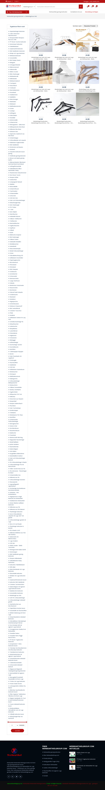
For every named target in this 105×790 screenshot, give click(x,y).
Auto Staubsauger (14, 205)
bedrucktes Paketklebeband (17, 565)
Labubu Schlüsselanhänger (51, 767)
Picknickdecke (13, 333)
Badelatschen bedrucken (16, 591)
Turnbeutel (13, 88)
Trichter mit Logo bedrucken (17, 681)
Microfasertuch (14, 262)
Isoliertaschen (13, 326)
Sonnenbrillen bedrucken (16, 593)
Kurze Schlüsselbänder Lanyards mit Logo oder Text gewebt (16, 515)
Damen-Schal (13, 426)
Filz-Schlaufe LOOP (15, 530)
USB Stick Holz (14, 198)
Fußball (12, 230)
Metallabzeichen (14, 244)
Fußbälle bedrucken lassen (17, 714)
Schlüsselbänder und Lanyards (18, 140)
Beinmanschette (14, 278)
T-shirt (11, 209)
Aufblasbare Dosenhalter (16, 258)
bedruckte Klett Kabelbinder (17, 582)
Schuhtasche (13, 271)
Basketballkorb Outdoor (16, 456)
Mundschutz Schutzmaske (17, 285)
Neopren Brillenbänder (16, 558)
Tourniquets (13, 83)
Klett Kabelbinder (14, 145)
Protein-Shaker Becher (16, 683)
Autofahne (12, 349)
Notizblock (13, 299)
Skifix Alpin (12, 567)
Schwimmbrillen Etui (15, 475)
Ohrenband (13, 267)
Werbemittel (33, 783)
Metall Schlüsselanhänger (16, 251)
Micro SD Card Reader (16, 524)
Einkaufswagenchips (15, 202)
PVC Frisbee (13, 207)
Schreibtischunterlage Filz (16, 321)
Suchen (17, 731)
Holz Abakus (13, 451)
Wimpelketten (13, 328)
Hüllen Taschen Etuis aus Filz (17, 468)
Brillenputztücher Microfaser (17, 127)
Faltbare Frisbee (14, 239)
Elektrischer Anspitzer (15, 235)
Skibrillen (12, 184)
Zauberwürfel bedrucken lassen (18, 580)
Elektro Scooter (14, 72)
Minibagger (13, 340)
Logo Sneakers (14, 541)
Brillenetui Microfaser (15, 129)
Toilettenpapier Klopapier (16, 351)
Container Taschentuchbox (17, 584)
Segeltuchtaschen (14, 225)
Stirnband (12, 149)
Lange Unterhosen (15, 281)
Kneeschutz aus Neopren (16, 399)
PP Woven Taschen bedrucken (18, 42)
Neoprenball (13, 401)
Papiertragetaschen (15, 260)
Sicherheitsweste (14, 304)
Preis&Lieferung (48, 758)
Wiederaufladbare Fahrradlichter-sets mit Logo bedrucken (15, 710)
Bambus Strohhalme (15, 389)
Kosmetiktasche (14, 347)
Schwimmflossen (14, 189)
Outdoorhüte (13, 179)
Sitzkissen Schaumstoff (16, 306)
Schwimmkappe (14, 138)
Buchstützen (13, 290)
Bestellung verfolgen (91, 12)
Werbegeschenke (41, 783)
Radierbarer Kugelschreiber (17, 142)
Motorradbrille (13, 186)
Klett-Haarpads (14, 269)
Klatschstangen (14, 99)
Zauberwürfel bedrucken (16, 49)
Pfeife (11, 313)
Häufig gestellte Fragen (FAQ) (51, 761)
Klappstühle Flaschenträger (17, 440)
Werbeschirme (13, 385)
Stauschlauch (13, 85)
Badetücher (13, 433)
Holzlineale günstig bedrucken (18, 156)
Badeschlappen (14, 449)
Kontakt (46, 776)
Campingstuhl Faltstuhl (16, 182)
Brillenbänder (13, 78)
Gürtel (11, 232)
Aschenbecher (13, 274)
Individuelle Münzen (15, 216)
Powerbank (13, 435)
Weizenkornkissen (14, 430)
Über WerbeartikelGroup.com (51, 755)
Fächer (11, 253)
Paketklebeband (14, 46)
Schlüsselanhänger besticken (17, 479)
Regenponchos (14, 301)
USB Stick (12, 367)
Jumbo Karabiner (14, 444)
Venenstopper (13, 552)
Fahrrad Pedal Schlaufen (16, 292)
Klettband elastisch (15, 81)
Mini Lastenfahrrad (15, 308)
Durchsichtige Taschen (16, 344)
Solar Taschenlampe (15, 408)
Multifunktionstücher (15, 106)
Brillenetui (12, 396)
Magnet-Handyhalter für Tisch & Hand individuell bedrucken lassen (17, 700)
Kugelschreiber (14, 392)
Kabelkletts (13, 97)
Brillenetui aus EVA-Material (17, 509)
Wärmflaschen (13, 214)
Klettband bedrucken (15, 55)
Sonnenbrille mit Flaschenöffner (18, 610)
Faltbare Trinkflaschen (16, 218)
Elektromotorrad (14, 67)
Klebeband (12, 104)
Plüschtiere (13, 406)
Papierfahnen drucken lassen (17, 608)
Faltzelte (12, 283)
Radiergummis (13, 378)
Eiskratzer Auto (14, 131)
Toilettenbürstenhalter (16, 662)
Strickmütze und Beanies (16, 147)
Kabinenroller (13, 69)
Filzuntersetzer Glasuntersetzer (18, 173)
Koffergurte (13, 113)
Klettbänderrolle (14, 76)
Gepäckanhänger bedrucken (17, 31)
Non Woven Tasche (15, 175)
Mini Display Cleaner (15, 60)
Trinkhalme (13, 412)
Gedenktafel (13, 246)
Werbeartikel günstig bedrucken (58, 12)
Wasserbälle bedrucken (16, 573)
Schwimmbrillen (14, 193)
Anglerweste (13, 335)
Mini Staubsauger (14, 237)
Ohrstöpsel (13, 374)
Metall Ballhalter (14, 442)
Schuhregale (13, 360)
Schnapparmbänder (15, 65)
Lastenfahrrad (13, 331)
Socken (12, 108)
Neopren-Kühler (14, 177)
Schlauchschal (13, 122)
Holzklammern (14, 94)
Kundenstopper (14, 410)
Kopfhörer (12, 228)
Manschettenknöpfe (15, 248)
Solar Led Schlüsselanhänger (17, 200)
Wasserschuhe (14, 287)
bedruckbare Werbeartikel (50, 764)
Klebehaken (13, 101)
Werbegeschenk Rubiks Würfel (18, 549)
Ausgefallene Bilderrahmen (17, 453)
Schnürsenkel (13, 276)
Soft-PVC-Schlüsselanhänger (17, 598)
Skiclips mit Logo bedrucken (17, 53)
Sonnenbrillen (13, 58)
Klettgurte (12, 62)
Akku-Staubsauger (14, 74)
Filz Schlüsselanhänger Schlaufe (18, 462)
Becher (12, 354)
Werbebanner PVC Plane (16, 415)
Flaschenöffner (14, 362)
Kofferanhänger (14, 342)
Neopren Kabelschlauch (16, 403)
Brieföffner (13, 417)
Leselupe (12, 111)
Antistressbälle (14, 120)
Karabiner (12, 315)
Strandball (12, 117)
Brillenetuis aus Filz (15, 507)
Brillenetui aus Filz (14, 477)
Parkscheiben (13, 115)
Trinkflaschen (13, 221)
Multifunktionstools (15, 376)
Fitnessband (13, 264)
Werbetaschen (13, 372)
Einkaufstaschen (14, 324)
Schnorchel (13, 195)
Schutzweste (13, 338)
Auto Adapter (13, 212)
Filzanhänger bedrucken (16, 511)
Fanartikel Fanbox (14, 633)
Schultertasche (14, 294)
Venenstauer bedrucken (16, 44)
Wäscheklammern (14, 90)
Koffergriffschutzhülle (15, 166)
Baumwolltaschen (14, 223)
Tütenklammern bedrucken (17, 652)
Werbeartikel (26, 783)
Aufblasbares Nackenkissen (17, 369)
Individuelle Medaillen (15, 241)
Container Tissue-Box (15, 310)
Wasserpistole (13, 482)
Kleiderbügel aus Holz (31, 16)
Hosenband (13, 92)
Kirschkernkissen (14, 428)
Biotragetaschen (14, 423)
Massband (12, 297)
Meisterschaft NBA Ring (16, 437)
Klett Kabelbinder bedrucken (17, 51)
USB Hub (12, 543)
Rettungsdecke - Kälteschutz (17, 124)
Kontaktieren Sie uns (76, 12)
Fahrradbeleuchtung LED (16, 255)
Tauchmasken (13, 191)
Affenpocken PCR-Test (16, 394)
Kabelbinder (13, 365)
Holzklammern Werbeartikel (17, 500)
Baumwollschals (14, 446)
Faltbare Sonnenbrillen (16, 387)
